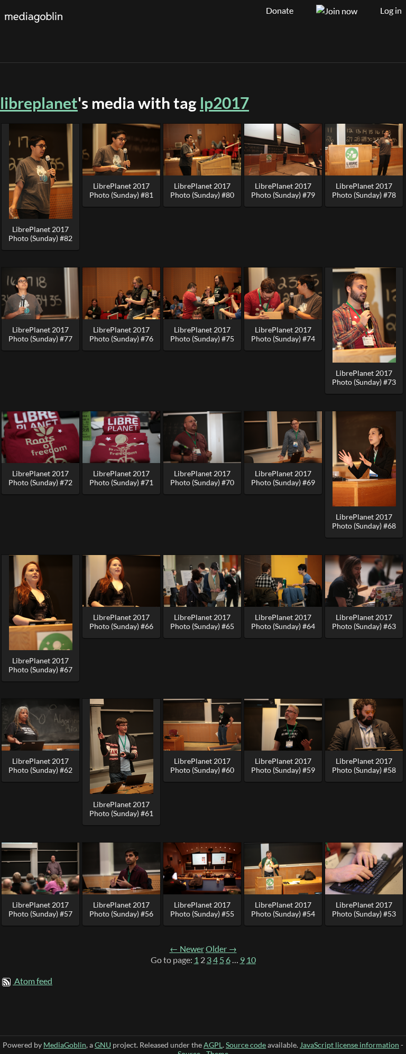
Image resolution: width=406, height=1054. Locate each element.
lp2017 (224, 103)
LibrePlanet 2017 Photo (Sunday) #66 (121, 622)
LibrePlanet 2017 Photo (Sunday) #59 (283, 765)
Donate (279, 10)
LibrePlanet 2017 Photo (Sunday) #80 (202, 190)
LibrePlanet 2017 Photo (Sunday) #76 (121, 334)
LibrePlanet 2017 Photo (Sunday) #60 (202, 765)
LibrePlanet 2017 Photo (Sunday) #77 (40, 334)
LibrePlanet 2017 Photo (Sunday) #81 (121, 190)
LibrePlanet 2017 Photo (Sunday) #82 (40, 234)
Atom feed (33, 981)
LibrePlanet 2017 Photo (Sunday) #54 (283, 909)
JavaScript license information (349, 1044)
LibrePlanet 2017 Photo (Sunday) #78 (364, 190)
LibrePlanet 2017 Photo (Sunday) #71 (121, 478)
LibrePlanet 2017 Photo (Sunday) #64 (283, 622)
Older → (221, 949)
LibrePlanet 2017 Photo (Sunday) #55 (202, 909)
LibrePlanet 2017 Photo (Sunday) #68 (364, 521)
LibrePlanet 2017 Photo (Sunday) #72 (40, 478)
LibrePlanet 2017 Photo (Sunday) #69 (283, 478)
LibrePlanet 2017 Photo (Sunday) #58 (364, 765)
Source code (246, 1044)
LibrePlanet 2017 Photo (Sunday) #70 (202, 478)
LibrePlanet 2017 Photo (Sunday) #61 (121, 809)
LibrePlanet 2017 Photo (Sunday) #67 (40, 665)
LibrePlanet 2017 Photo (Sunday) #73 (364, 377)
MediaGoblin (64, 1044)
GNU (103, 1044)
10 (251, 960)
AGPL (213, 1044)
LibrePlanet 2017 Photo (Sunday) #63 (364, 622)
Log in (391, 10)
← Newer (187, 949)
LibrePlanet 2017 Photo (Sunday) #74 (283, 334)
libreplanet (39, 103)
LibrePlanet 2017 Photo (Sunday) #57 (40, 909)
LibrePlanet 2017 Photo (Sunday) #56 (121, 909)
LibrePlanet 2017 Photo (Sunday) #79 (283, 190)
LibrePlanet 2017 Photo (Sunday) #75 (202, 334)
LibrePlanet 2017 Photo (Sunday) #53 (364, 909)
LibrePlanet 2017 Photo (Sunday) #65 (202, 622)
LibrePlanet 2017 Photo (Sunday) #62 (40, 765)
